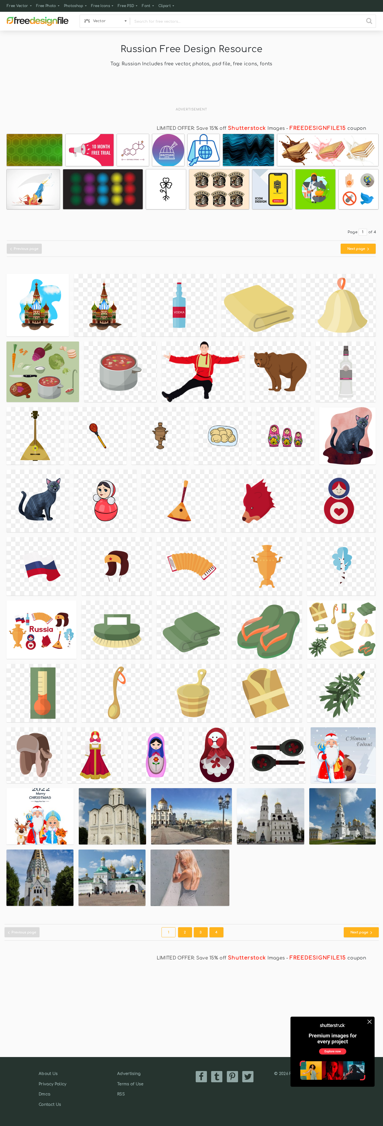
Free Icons (100, 6)
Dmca (44, 1094)
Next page (356, 249)
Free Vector (17, 6)
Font (146, 6)
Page (352, 232)
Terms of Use (130, 1084)
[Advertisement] (191, 90)
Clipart (164, 6)
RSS (121, 1094)
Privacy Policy (52, 1084)
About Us (48, 1074)
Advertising (129, 1074)
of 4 (372, 232)
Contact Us (50, 1104)
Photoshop (73, 6)
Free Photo (46, 6)
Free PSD (126, 6)
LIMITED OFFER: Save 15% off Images (221, 128)
